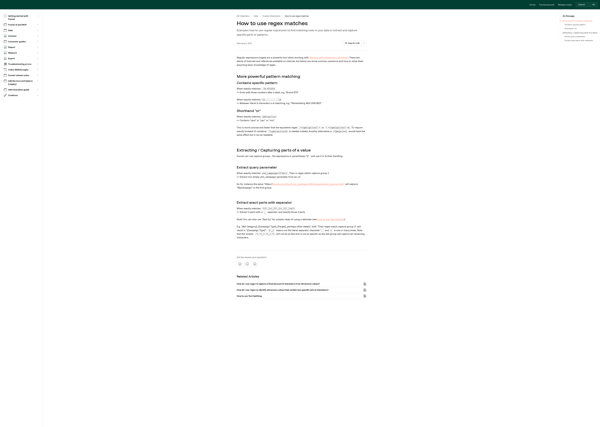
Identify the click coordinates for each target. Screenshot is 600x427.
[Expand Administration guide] (37, 89)
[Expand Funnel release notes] (37, 75)
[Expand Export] (37, 58)
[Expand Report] (37, 47)
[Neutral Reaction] (247, 264)
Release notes (565, 4)
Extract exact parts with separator (579, 40)
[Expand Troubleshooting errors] (37, 64)
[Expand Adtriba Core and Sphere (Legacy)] (37, 81)
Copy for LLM (354, 43)
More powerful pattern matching (577, 21)
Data (256, 16)
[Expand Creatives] (37, 95)
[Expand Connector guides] (37, 41)
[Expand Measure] (37, 53)
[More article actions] (363, 43)
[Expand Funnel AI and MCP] (37, 24)
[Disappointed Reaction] (240, 264)
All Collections (243, 16)
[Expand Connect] (37, 36)
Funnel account (546, 4)
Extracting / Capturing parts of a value (580, 32)
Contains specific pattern (575, 24)
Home (532, 4)
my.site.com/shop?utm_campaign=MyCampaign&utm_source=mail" (308, 184)
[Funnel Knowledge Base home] (3, 4)
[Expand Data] (37, 30)
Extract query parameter (575, 36)
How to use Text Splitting (330, 219)
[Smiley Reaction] (255, 264)
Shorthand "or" (571, 28)
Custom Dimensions (271, 16)
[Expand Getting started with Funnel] (37, 16)
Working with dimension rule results (328, 57)
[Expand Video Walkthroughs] (37, 69)
